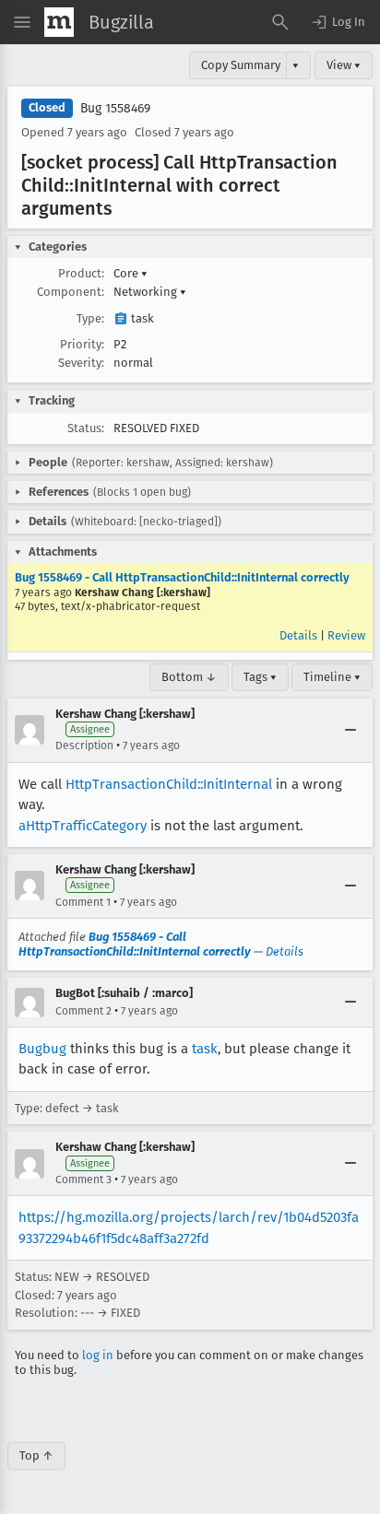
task (205, 1048)
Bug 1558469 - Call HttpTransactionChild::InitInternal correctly (182, 577)
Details (298, 635)
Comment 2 (83, 1010)
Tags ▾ (260, 677)
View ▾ (344, 65)
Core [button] (130, 273)
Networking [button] (149, 292)
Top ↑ (36, 1455)
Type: (90, 318)
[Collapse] (350, 730)
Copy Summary (240, 65)
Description (84, 745)
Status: (85, 428)
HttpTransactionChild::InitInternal (168, 784)
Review (346, 635)
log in (97, 1355)
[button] (338, 22)
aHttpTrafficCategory (82, 825)
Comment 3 (83, 1179)
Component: (70, 292)
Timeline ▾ (332, 677)
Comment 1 (83, 902)
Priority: (82, 344)
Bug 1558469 (115, 108)
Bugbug (42, 1048)
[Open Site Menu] (22, 22)
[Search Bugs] (280, 22)
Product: (81, 273)
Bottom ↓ (189, 677)
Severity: (81, 363)
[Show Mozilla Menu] (59, 22)
